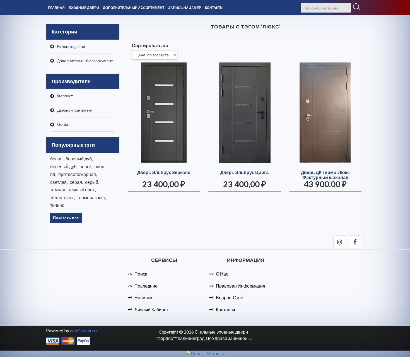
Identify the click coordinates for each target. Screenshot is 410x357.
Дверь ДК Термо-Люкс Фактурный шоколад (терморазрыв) (325, 177)
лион (99, 166)
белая (56, 158)
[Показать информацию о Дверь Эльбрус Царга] (244, 112)
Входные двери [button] (84, 8)
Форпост (65, 95)
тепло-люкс (62, 197)
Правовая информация (240, 285)
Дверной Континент (75, 110)
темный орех (82, 189)
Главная (56, 8)
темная (58, 189)
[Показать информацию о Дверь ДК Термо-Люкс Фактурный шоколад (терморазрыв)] (325, 112)
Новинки (143, 297)
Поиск (140, 273)
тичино (57, 205)
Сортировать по (150, 45)
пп (53, 174)
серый (92, 182)
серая (76, 182)
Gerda (62, 124)
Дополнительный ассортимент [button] (133, 8)
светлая (58, 182)
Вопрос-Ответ (230, 297)
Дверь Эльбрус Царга (244, 172)
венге (85, 166)
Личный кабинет (151, 309)
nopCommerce (84, 330)
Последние (146, 285)
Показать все (66, 217)
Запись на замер (184, 8)
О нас (222, 273)
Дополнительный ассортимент (85, 60)
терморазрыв (91, 197)
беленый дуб (79, 158)
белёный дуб (63, 166)
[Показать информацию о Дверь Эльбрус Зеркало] (164, 112)
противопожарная (77, 174)
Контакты (214, 8)
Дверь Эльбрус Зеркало (163, 172)
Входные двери (71, 46)
